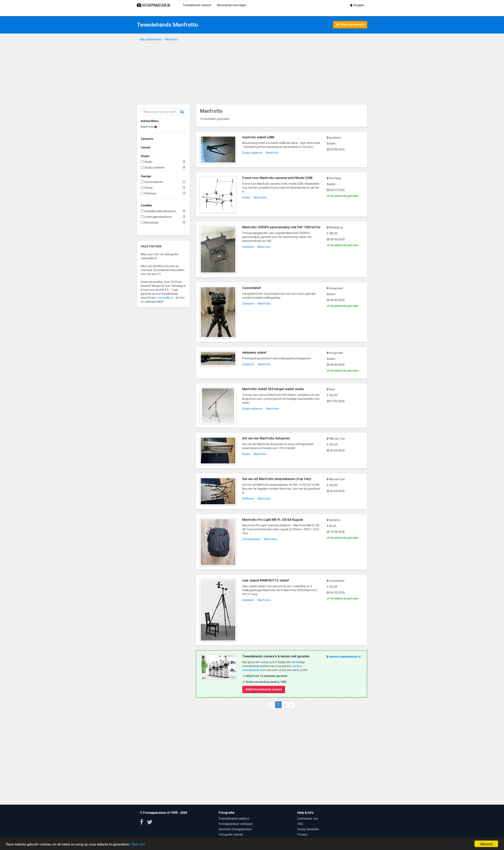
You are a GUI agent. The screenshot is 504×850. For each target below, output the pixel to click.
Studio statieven (154, 167)
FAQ (300, 824)
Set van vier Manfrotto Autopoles (266, 438)
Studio (148, 161)
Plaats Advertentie (352, 24)
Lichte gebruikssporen (158, 216)
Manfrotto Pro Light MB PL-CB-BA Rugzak (272, 520)
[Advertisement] (252, 75)
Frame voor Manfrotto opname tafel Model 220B (277, 178)
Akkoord (486, 843)
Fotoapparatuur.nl (156, 5)
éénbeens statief (254, 352)
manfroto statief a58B (258, 137)
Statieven (150, 193)
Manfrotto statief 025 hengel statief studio (273, 389)
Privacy (302, 834)
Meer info (138, 844)
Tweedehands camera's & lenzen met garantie (275, 656)
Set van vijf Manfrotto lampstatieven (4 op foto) (276, 479)
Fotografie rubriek (231, 834)
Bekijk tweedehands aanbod (264, 689)
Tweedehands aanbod (197, 5)
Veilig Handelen (308, 829)
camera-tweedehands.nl (345, 656)
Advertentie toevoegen (231, 5)
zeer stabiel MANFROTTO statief (265, 580)
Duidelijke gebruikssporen (160, 211)
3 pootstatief (251, 288)
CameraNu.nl (165, 297)
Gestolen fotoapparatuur (235, 829)
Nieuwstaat (151, 222)
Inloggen (358, 5)
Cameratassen (153, 182)
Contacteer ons (307, 818)
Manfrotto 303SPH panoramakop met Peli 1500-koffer (281, 227)
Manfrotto (272, 152)
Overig (148, 187)
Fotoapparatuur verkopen (236, 824)
